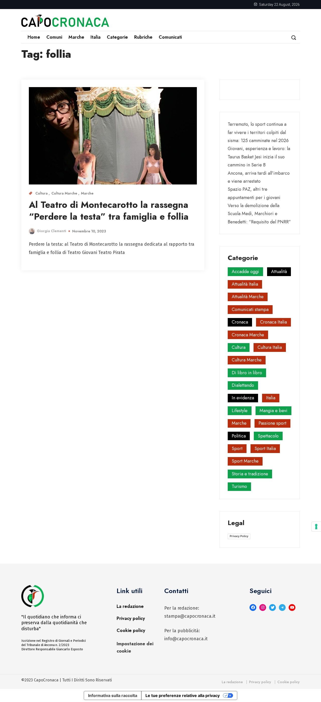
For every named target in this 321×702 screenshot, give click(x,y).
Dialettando (243, 385)
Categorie (117, 37)
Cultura (42, 193)
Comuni (54, 37)
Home (34, 37)
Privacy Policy (239, 536)
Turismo (239, 486)
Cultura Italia (270, 347)
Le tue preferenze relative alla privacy (182, 695)
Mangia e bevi (273, 410)
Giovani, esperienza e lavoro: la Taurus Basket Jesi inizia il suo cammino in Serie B (259, 156)
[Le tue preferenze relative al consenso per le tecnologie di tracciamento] (316, 526)
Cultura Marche (64, 193)
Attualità (279, 271)
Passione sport (272, 423)
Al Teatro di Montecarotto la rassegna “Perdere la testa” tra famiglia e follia (109, 210)
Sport (237, 448)
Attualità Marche (248, 296)
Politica (239, 436)
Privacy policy (131, 618)
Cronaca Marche (248, 335)
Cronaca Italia (273, 322)
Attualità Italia (245, 284)
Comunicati (170, 37)
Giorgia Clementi (51, 231)
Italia (96, 37)
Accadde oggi (245, 271)
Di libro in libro (247, 372)
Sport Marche (245, 461)
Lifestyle (240, 410)
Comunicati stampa (250, 309)
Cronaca (240, 322)
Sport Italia (265, 448)
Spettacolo (268, 436)
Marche (76, 37)
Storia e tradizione (250, 474)
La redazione (130, 606)
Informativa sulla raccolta (112, 695)
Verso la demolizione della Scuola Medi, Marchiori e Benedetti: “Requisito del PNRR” (259, 213)
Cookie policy (131, 630)
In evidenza (243, 398)
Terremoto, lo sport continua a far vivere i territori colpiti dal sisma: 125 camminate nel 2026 (258, 132)
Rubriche (143, 37)
